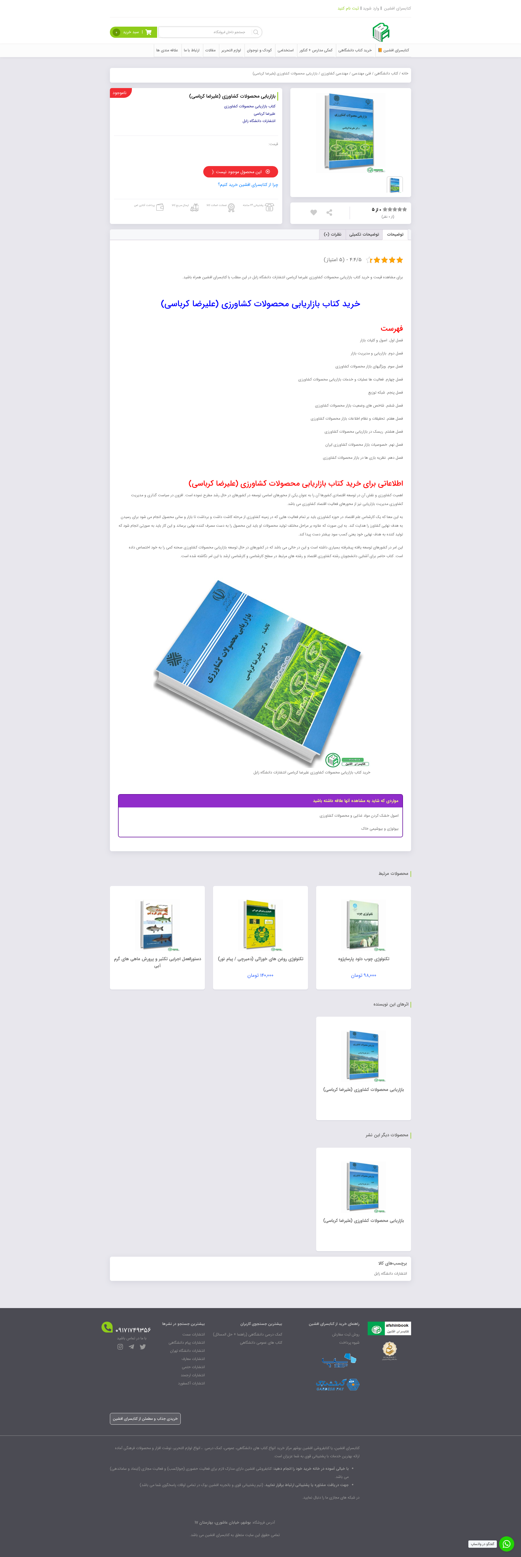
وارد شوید (371, 8)
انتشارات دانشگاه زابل (390, 1274)
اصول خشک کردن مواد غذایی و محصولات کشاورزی (359, 816)
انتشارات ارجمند (193, 1375)
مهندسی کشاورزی (334, 73)
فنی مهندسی (361, 73)
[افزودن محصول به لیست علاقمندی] (315, 213)
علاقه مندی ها (167, 50)
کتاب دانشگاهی (386, 73)
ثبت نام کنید (348, 8)
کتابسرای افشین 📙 (393, 50)
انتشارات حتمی (193, 1367)
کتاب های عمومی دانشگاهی (261, 1343)
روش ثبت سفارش (346, 1334)
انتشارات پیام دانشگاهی (187, 1343)
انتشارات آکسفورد (191, 1383)
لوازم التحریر (231, 50)
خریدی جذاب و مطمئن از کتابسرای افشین (145, 1419)
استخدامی (286, 50)
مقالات (210, 50)
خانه (405, 73)
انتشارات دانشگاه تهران (187, 1351)
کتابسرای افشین (397, 8)
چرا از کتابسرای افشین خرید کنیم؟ (248, 185)
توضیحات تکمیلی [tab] (364, 234)
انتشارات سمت (193, 1334)
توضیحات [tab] (395, 234)
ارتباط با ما (191, 50)
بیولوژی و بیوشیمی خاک (380, 829)
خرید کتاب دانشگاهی (355, 50)
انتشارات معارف (193, 1359)
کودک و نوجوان (259, 50)
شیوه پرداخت (349, 1343)
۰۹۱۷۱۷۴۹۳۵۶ (133, 1331)
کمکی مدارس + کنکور (316, 50)
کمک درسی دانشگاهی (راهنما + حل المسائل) (247, 1334)
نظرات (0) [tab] (332, 234)
